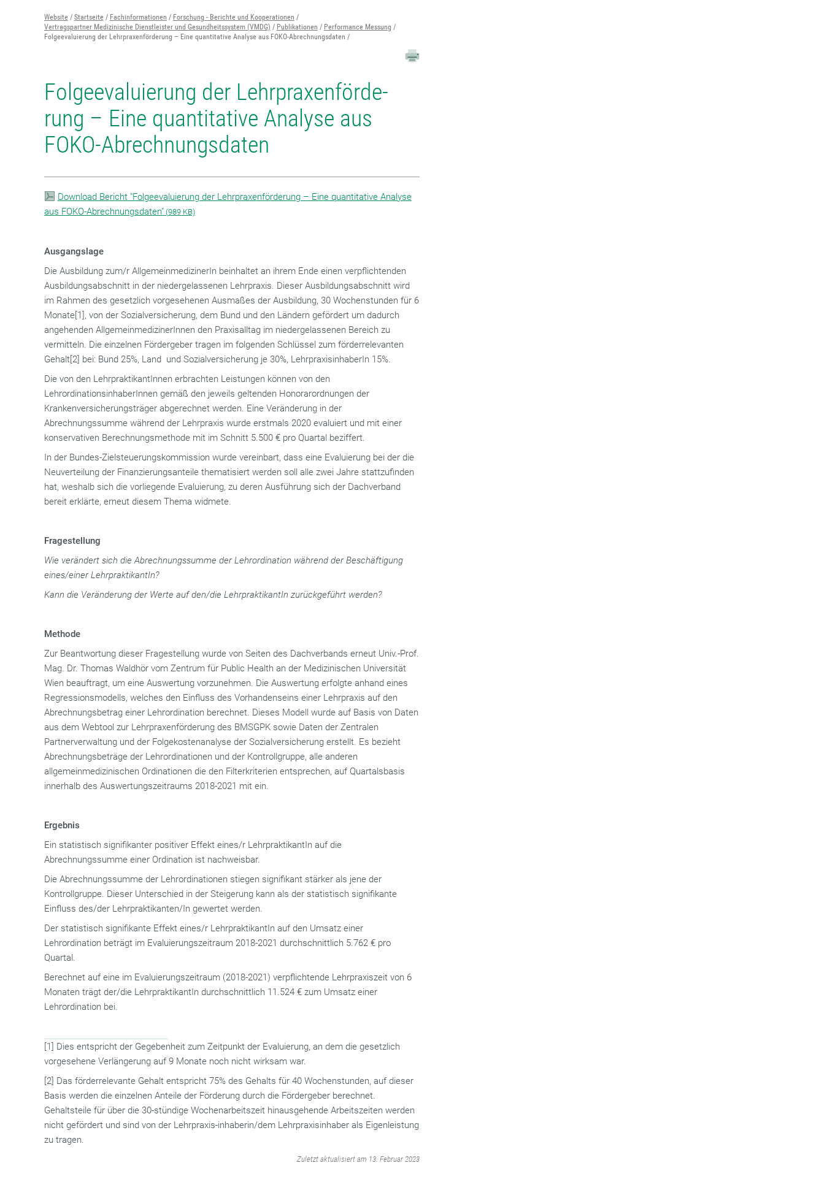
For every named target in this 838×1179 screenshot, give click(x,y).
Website (56, 17)
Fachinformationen (138, 17)
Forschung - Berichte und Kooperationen (233, 17)
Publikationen (297, 27)
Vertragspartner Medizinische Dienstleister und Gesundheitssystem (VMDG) (157, 27)
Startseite (89, 17)
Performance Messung (357, 27)
